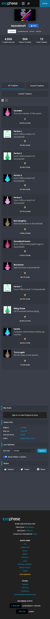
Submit (11, 469)
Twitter (25, 588)
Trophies (11, 31)
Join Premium (25, 574)
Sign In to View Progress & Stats (25, 415)
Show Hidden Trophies (17, 457)
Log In (44, 3)
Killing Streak (19, 308)
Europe (23, 427)
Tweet (26, 469)
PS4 (22, 431)
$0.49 (23, 435)
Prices (32, 31)
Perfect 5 (18, 197)
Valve (35, 534)
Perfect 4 (18, 175)
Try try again (19, 352)
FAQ (25, 544)
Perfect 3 (18, 153)
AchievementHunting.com (25, 594)
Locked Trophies (25, 94)
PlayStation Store (28, 438)
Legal (25, 561)
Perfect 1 (18, 286)
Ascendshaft (18, 25)
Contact (25, 557)
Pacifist (17, 329)
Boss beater (19, 264)
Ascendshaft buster (22, 241)
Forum (38, 31)
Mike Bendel (29, 527)
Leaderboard (23, 31)
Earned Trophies (37, 86)
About (25, 554)
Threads (25, 584)
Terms (25, 571)
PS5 (25, 431)
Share (42, 469)
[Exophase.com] (11, 3)
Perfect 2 (18, 131)
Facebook (25, 591)
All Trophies (13, 85)
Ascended (18, 110)
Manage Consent (25, 564)
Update (42, 451)
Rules (25, 551)
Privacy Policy (25, 568)
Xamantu (29, 531)
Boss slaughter (20, 221)
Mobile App (25, 547)
